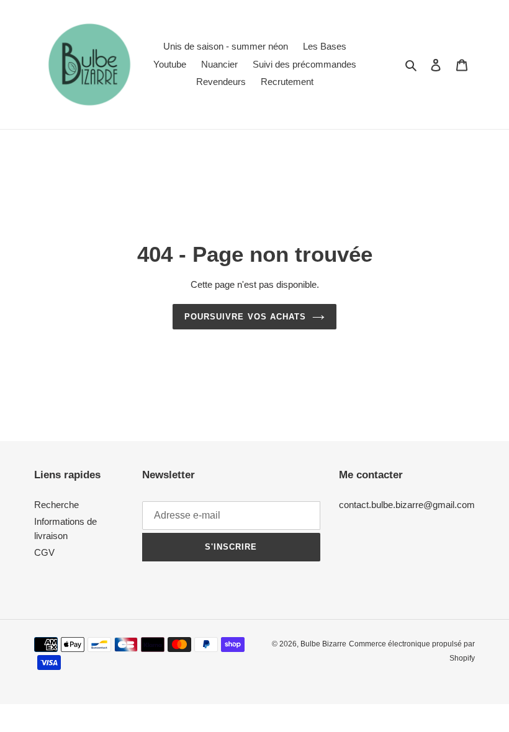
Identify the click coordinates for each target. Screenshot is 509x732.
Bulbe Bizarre (323, 644)
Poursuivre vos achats (245, 316)
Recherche (56, 504)
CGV (44, 552)
